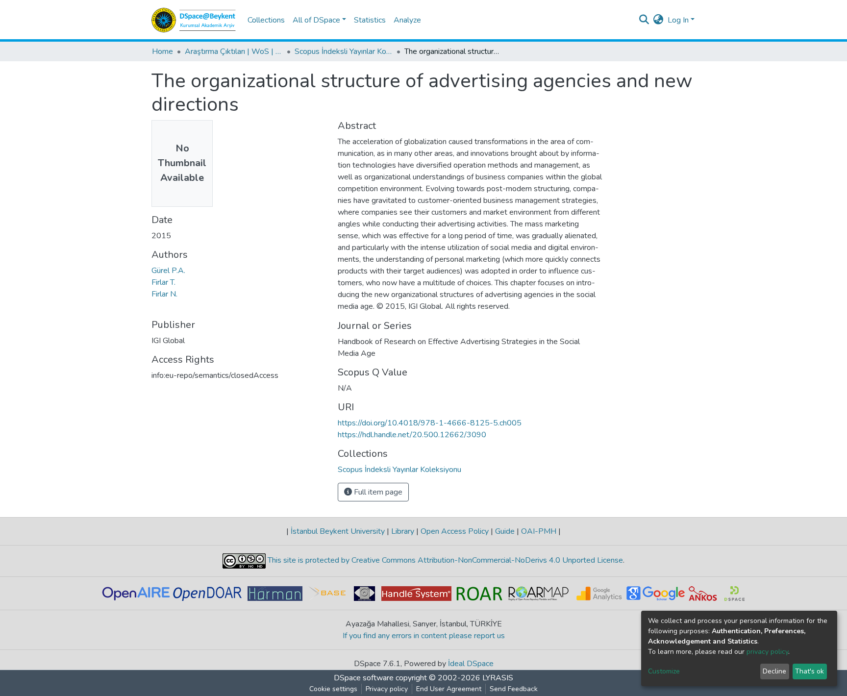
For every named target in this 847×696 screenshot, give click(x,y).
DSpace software (364, 677)
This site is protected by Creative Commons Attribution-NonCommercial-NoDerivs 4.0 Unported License (444, 560)
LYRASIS (497, 677)
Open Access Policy (455, 531)
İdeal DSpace (471, 663)
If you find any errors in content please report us (424, 635)
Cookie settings (333, 689)
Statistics (370, 20)
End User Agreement (448, 689)
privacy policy (767, 651)
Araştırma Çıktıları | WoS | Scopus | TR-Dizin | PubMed (234, 51)
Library (402, 531)
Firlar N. (164, 294)
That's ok (809, 671)
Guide (505, 531)
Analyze (407, 20)
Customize (664, 671)
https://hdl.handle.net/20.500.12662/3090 (412, 434)
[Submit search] (644, 20)
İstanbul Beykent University (338, 531)
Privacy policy (387, 689)
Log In (678, 20)
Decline (774, 671)
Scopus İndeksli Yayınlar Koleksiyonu (344, 51)
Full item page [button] (377, 492)
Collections (266, 20)
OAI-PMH (538, 531)
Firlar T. (163, 282)
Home (162, 51)
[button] (658, 20)
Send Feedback (514, 689)
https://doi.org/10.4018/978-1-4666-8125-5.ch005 (430, 423)
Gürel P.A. (168, 270)
